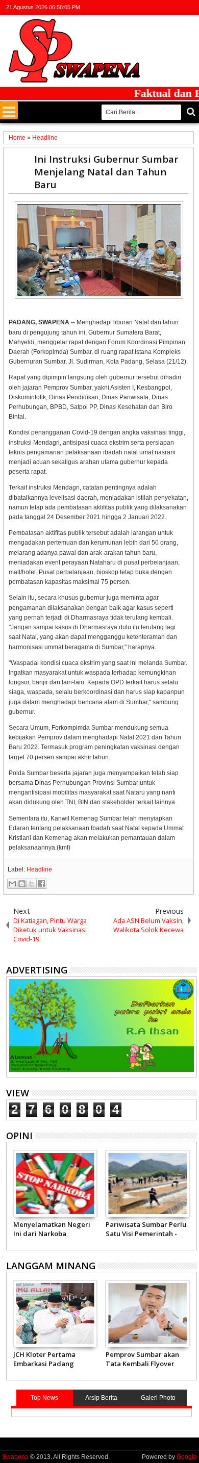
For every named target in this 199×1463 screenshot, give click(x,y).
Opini (19, 1136)
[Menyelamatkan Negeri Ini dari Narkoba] (55, 1183)
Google (187, 1456)
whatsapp (190, 7)
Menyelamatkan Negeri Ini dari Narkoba (51, 1229)
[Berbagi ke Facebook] (41, 884)
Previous (190, 1198)
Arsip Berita (101, 1397)
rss (177, 7)
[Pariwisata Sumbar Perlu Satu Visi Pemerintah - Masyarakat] (148, 1183)
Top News (44, 1397)
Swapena (15, 1456)
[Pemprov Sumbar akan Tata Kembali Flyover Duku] (148, 1313)
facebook (150, 7)
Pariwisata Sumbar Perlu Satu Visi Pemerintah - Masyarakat (146, 1229)
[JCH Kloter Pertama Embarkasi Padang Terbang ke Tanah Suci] (55, 1313)
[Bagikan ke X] (32, 884)
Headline (39, 869)
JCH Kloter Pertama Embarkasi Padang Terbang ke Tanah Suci (51, 1359)
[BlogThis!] (22, 884)
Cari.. (190, 112)
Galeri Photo (158, 1397)
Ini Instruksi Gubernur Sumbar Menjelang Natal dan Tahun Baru (106, 171)
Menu (9, 110)
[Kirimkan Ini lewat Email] (12, 884)
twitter (137, 7)
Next (13, 1198)
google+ (163, 7)
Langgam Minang (50, 1266)
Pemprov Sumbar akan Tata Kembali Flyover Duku (142, 1359)
